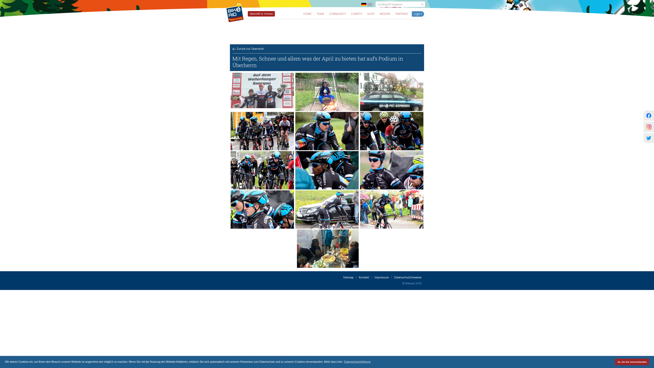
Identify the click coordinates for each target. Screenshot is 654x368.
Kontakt (364, 277)
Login (417, 14)
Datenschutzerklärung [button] (357, 361)
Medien (385, 14)
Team (320, 14)
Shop (371, 14)
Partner (401, 14)
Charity (356, 14)
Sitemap (348, 277)
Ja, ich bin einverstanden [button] (632, 362)
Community (337, 14)
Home (307, 14)
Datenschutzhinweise (408, 277)
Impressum (381, 277)
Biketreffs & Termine (261, 13)
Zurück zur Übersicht (250, 49)
